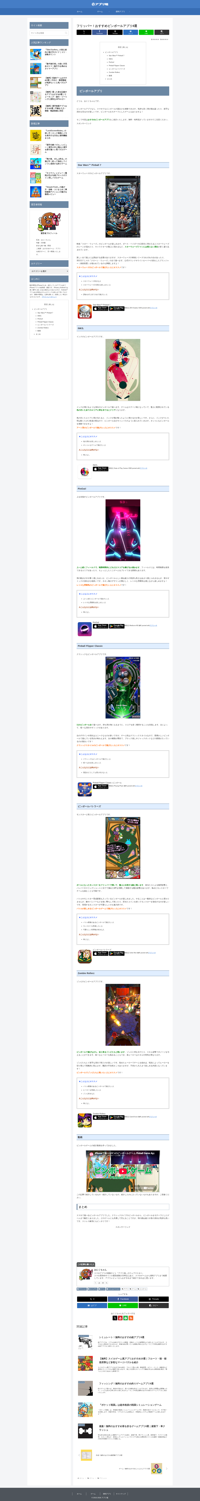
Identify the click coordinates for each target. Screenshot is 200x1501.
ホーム (79, 1494)
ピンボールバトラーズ (117, 69)
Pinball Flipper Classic (117, 65)
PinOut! (111, 62)
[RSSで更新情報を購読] (106, 1282)
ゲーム (103, 1289)
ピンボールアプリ (111, 52)
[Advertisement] (123, 141)
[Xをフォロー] (95, 1282)
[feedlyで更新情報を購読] (102, 1282)
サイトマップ (121, 1494)
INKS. (111, 59)
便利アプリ (107, 1494)
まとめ (109, 79)
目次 (120, 47)
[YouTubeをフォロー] (99, 1282)
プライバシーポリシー (49, 297)
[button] (161, 32)
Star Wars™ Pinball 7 (116, 55)
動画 (110, 76)
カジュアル (93, 1289)
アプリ (126, 1289)
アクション (82, 1289)
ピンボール (143, 1289)
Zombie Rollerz (114, 72)
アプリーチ (153, 308)
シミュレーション (114, 1289)
